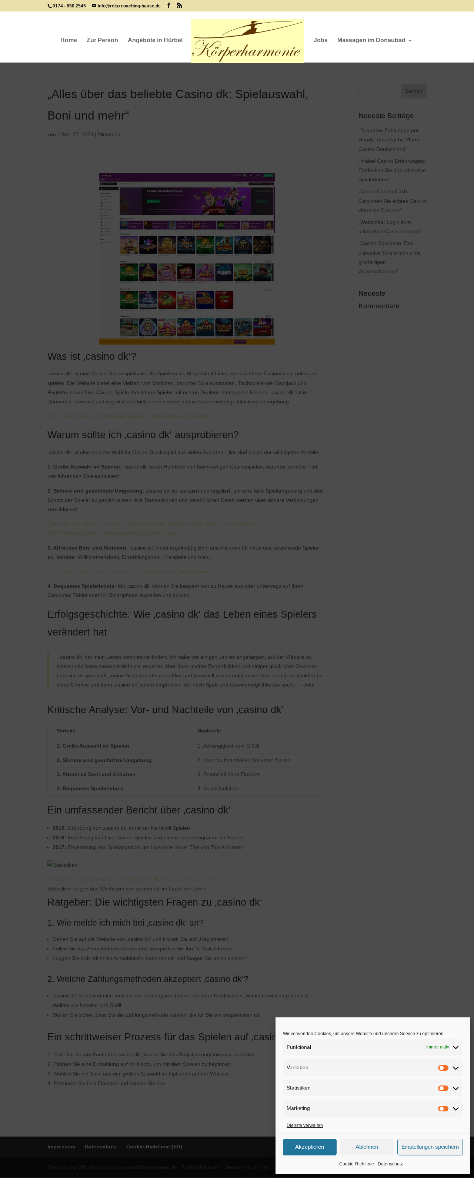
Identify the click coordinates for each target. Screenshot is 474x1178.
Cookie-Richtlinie (356, 1164)
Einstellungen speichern (430, 1147)
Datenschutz (390, 1164)
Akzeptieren (309, 1147)
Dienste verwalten (305, 1125)
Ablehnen (367, 1147)
